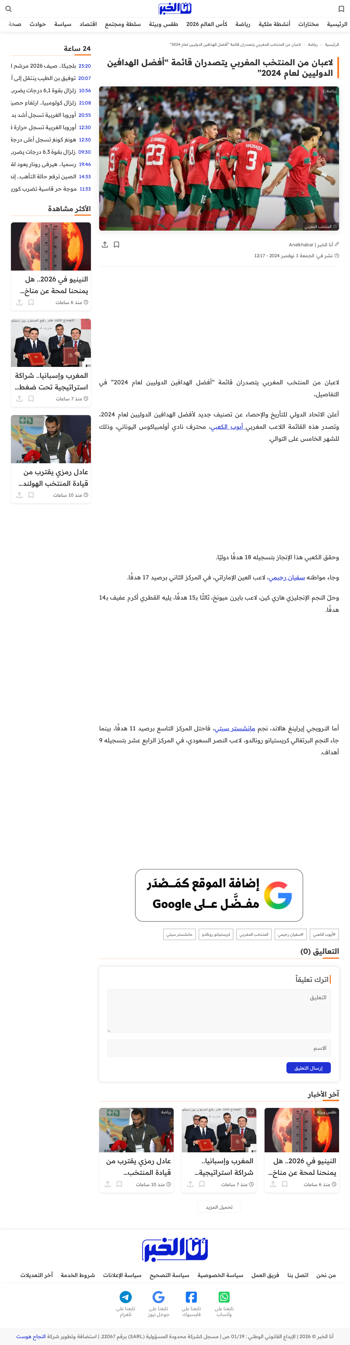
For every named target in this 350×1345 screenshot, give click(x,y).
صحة (15, 23)
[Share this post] (105, 244)
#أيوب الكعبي (324, 934)
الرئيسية (337, 23)
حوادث (38, 23)
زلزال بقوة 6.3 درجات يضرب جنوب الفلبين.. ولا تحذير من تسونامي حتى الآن (43, 151)
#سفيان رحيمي (291, 934)
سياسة (62, 23)
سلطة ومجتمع (123, 23)
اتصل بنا (297, 1275)
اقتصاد (88, 23)
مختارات (308, 23)
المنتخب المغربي (254, 934)
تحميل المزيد (219, 1207)
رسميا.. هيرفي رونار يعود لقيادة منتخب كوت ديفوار (43, 164)
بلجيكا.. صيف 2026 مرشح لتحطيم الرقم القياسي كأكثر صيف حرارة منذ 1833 (43, 65)
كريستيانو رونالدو (216, 934)
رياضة (243, 23)
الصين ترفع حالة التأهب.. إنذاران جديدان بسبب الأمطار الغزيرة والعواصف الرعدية (43, 176)
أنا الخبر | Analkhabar (312, 244)
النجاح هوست (31, 1336)
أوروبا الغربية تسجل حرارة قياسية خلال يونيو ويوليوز (43, 127)
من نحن (326, 1275)
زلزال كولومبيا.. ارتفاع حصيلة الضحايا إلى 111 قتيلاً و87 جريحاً (43, 102)
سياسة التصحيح (169, 1275)
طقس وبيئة (163, 23)
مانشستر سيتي (235, 728)
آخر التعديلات (37, 1275)
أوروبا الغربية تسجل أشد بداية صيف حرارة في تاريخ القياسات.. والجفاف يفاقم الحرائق (43, 114)
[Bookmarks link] (341, 9)
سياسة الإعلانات (122, 1275)
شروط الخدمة (78, 1275)
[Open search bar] (8, 9)
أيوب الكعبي (228, 426)
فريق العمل (265, 1275)
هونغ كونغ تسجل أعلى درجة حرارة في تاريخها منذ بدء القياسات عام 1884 (43, 139)
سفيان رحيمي (287, 577)
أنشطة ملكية (274, 23)
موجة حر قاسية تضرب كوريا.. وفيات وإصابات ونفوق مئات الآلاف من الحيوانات (44, 188)
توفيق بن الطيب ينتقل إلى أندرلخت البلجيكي (43, 77)
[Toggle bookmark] (116, 244)
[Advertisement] (219, 325)
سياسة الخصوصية (220, 1275)
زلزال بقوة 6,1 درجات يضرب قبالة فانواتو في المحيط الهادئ (43, 90)
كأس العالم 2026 (206, 23)
